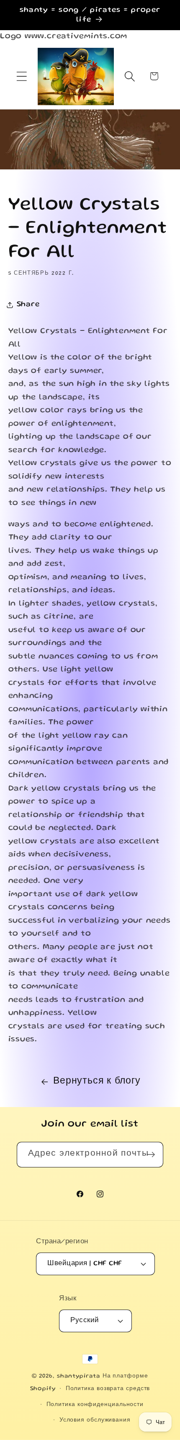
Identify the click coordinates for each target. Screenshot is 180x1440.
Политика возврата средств (108, 1388)
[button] (21, 76)
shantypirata (78, 1376)
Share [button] (28, 304)
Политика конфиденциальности (95, 1404)
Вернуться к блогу (96, 1081)
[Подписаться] (151, 1154)
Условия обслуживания (95, 1420)
